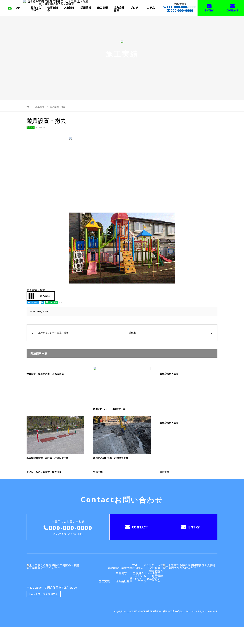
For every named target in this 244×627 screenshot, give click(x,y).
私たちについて (36, 8)
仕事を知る (52, 8)
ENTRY (209, 10)
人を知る (69, 7)
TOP (17, 7)
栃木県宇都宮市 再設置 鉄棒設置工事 (47, 458)
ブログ (134, 7)
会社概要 (155, 568)
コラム (151, 7)
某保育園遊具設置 (169, 373)
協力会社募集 (119, 8)
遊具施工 (31, 127)
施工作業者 (154, 578)
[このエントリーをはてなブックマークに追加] (42, 302)
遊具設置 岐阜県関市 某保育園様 (45, 373)
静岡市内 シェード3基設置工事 (109, 408)
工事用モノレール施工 (146, 573)
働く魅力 (135, 578)
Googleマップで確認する (43, 594)
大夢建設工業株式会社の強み (126, 568)
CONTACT (232, 10)
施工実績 (102, 7)
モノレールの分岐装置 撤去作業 (44, 471)
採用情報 (86, 7)
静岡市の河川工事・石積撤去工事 (110, 458)
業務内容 (121, 573)
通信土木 (98, 471)
